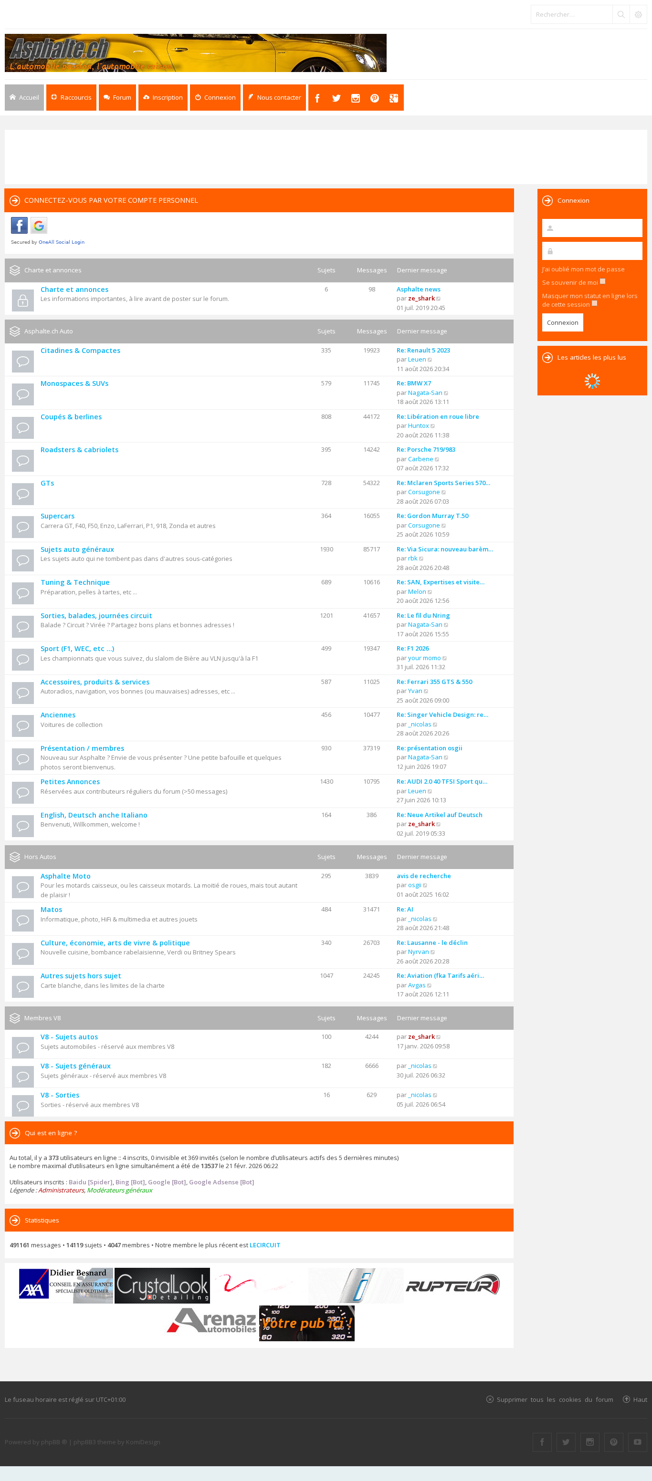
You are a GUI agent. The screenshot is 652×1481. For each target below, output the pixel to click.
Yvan (415, 690)
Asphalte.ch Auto (48, 331)
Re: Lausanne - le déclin (432, 942)
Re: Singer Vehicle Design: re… (442, 714)
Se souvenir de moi (570, 282)
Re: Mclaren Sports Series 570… (443, 482)
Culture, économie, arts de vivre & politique (115, 942)
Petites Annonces (70, 781)
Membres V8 (42, 1018)
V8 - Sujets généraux (76, 1065)
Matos (51, 909)
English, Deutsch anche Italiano (94, 814)
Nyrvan (418, 951)
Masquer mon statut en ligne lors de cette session (590, 300)
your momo (424, 657)
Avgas (417, 985)
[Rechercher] (621, 14)
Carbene (420, 459)
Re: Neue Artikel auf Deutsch (440, 814)
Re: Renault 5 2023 (423, 350)
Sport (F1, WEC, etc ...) (77, 648)
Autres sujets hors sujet (81, 975)
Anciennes (58, 714)
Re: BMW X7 (414, 383)
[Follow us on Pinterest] (613, 1442)
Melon (417, 591)
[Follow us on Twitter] (566, 1442)
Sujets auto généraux (77, 549)
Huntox (418, 425)
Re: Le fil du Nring (423, 615)
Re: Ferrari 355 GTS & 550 (434, 681)
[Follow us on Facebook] (542, 1442)
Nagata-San (425, 392)
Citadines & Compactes (80, 350)
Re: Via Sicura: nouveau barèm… (445, 549)
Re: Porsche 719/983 (426, 449)
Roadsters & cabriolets (79, 449)
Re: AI (405, 909)
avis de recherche (424, 875)
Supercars (57, 515)
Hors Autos (40, 856)
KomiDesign (143, 1442)
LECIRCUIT (265, 1245)
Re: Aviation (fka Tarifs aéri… (440, 975)
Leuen (417, 359)
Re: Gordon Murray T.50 (432, 515)
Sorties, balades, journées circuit (96, 615)
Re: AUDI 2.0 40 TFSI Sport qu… (442, 781)
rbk (413, 558)
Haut (640, 1399)
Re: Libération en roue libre (438, 416)
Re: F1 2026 (413, 648)
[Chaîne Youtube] (637, 1442)
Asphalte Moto (66, 875)
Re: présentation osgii (430, 748)
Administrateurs (61, 1190)
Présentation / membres (82, 748)
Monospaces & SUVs (74, 383)
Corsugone (424, 491)
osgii (414, 884)
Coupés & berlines (71, 416)
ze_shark (421, 298)
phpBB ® (54, 1442)
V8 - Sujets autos (69, 1036)
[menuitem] (163, 97)
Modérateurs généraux (119, 1190)
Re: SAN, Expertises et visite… (440, 582)
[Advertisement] (326, 156)
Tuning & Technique (75, 582)
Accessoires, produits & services (95, 681)
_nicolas (419, 724)
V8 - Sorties (60, 1094)
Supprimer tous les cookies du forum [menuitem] (555, 1399)
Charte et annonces (53, 270)
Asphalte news (419, 289)
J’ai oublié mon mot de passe (583, 269)
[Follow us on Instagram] (589, 1442)
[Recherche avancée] (638, 14)
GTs (47, 482)
